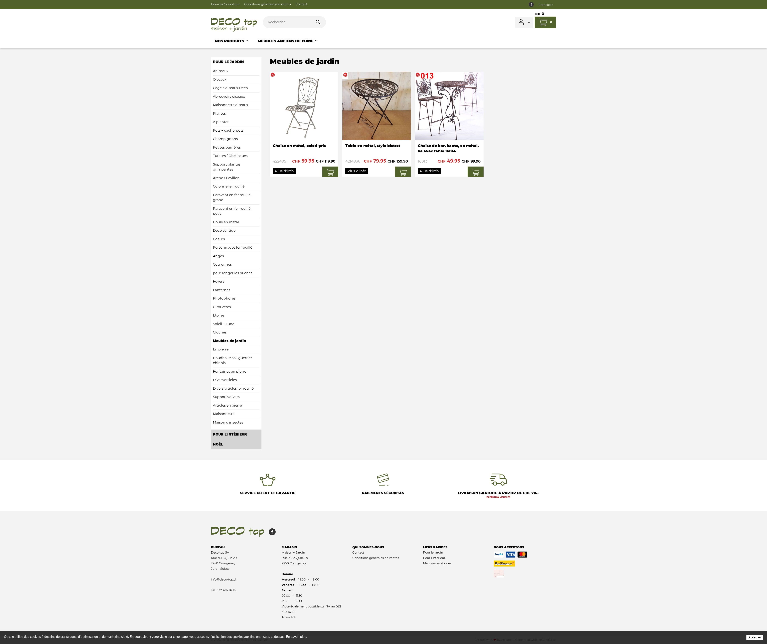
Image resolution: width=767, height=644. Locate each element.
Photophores (224, 298)
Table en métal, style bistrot (376, 124)
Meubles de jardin (229, 341)
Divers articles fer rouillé (233, 388)
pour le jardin (228, 62)
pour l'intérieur (230, 434)
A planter (221, 122)
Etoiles (218, 315)
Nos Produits (230, 41)
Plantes (219, 113)
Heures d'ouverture (225, 4)
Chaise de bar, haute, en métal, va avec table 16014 (449, 124)
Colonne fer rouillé (228, 186)
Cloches (220, 332)
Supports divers (226, 397)
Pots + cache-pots (228, 130)
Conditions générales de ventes (267, 4)
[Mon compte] (524, 22)
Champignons (225, 139)
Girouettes (222, 307)
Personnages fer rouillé (232, 247)
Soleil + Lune (223, 324)
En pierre (221, 349)
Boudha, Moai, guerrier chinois (232, 360)
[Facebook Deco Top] (531, 5)
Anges (218, 256)
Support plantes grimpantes (226, 167)
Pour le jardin (433, 552)
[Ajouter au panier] (330, 172)
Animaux (220, 71)
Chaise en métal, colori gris (304, 124)
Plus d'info (284, 171)
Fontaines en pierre (229, 371)
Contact (301, 4)
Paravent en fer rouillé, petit (232, 211)
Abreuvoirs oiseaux (229, 96)
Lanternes (221, 290)
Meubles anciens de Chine (286, 41)
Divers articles (225, 380)
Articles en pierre (227, 405)
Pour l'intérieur (434, 558)
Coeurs (219, 239)
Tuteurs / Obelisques (230, 156)
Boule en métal (226, 222)
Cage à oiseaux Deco (230, 88)
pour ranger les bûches (232, 273)
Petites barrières (227, 147)
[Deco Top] (234, 25)
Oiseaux (219, 79)
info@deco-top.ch (224, 579)
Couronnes (222, 264)
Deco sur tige (224, 230)
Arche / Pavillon (226, 178)
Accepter (754, 637)
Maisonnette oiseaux (230, 105)
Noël (218, 444)
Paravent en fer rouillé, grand (232, 197)
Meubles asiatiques (437, 563)
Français (544, 5)
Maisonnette (223, 414)
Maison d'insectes (228, 422)
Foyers (218, 281)
